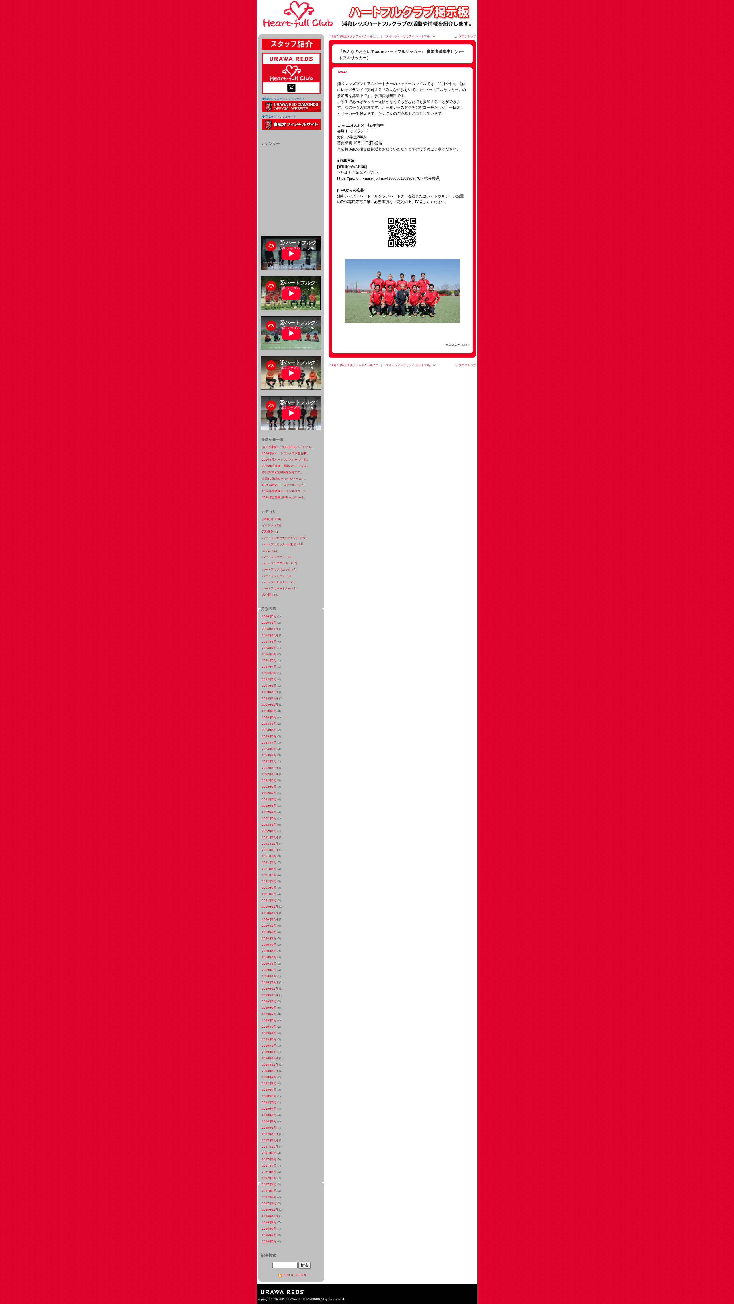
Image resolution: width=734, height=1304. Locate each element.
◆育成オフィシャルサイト (279, 116)
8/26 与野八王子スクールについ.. (283, 484)
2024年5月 (269, 660)
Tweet (342, 72)
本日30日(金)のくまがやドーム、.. (284, 478)
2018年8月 (269, 1083)
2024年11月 (270, 628)
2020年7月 (269, 938)
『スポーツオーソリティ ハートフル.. (407, 36)
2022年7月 (269, 793)
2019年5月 (269, 1026)
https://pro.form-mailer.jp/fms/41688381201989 (375, 178)
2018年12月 (270, 1058)
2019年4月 (269, 1033)
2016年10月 (270, 1216)
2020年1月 (269, 976)
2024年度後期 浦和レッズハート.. (284, 497)
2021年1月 (269, 900)
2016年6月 (269, 1241)
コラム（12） (271, 550)
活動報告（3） (271, 531)
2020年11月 (270, 913)
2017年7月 (269, 1165)
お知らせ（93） (272, 519)
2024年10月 (270, 635)
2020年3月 (269, 963)
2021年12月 (270, 837)
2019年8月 (269, 1007)
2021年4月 (269, 881)
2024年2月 (269, 679)
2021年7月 (269, 862)
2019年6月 (269, 1020)
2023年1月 (269, 761)
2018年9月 (269, 1077)
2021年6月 (269, 868)
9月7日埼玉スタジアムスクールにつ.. (356, 36)
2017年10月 (270, 1146)
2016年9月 (269, 1222)
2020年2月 (269, 969)
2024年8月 (269, 641)
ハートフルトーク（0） (277, 575)
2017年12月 (270, 1134)
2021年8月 (269, 856)
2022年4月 (269, 812)
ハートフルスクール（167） (280, 563)
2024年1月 (269, 685)
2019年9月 (269, 1001)
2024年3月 (269, 673)
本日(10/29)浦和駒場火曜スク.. (282, 472)
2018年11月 (270, 1064)
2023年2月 (269, 755)
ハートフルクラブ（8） (277, 556)
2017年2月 (269, 1197)
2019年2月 (269, 1045)
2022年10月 (270, 774)
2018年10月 (270, 1070)
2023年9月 (269, 711)
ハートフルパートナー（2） (280, 588)
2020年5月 (269, 950)
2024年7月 (269, 647)
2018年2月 (269, 1121)
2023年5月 (269, 736)
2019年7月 (269, 1014)
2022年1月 (269, 831)
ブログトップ (467, 36)
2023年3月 (269, 748)
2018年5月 (269, 1102)
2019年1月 (269, 1051)
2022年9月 (269, 780)
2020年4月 (269, 957)
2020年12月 (270, 906)
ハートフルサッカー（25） (279, 582)
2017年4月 (269, 1184)
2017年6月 (269, 1171)
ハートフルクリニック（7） (280, 569)
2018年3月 (269, 1115)
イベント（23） (272, 525)
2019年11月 (270, 988)
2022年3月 (269, 818)
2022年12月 (270, 767)
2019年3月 (269, 1039)
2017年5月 (269, 1178)
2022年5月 (269, 805)
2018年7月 (269, 1089)
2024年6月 (269, 654)
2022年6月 (269, 799)
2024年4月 (269, 666)
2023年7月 (269, 723)
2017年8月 (269, 1159)
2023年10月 (270, 704)
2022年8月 (269, 786)
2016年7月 (269, 1235)
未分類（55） (271, 594)
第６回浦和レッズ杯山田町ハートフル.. (287, 447)
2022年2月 (269, 824)
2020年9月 (269, 925)
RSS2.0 (301, 1275)
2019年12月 (270, 982)
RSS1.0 (288, 1275)
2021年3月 (269, 887)
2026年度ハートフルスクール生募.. (285, 459)
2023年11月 (270, 698)
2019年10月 (270, 995)
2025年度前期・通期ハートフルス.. (285, 465)
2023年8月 (269, 717)
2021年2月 (269, 894)
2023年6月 (269, 729)
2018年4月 (269, 1108)
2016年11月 (270, 1209)
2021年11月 (270, 843)
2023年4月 (269, 742)
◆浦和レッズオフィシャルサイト (283, 98)
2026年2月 (269, 622)
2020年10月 (270, 919)
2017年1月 (269, 1203)
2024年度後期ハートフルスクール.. (285, 491)
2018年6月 (269, 1096)
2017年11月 (270, 1140)
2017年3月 (269, 1190)
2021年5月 (269, 875)
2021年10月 (270, 849)
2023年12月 (270, 692)
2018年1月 (269, 1127)
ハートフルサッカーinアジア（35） (285, 538)
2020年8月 (269, 932)
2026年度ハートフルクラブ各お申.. (285, 453)
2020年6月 (269, 944)
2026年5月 (269, 616)
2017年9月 (269, 1152)
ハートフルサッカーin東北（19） (283, 544)
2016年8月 (269, 1228)
